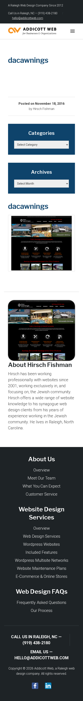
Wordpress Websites (41, 544)
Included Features (41, 552)
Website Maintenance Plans (41, 568)
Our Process (41, 610)
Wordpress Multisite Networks (41, 560)
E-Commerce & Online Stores (41, 576)
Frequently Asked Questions (41, 602)
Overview (41, 470)
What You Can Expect (41, 486)
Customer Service (41, 494)
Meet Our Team (41, 478)
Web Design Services (41, 536)
